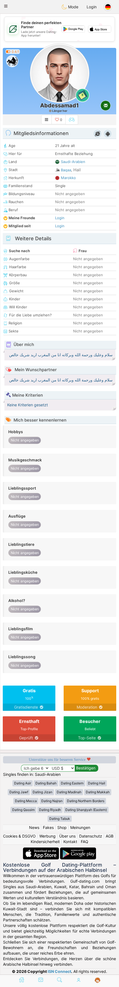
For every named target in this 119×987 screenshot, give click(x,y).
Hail (77, 169)
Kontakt (70, 841)
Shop (62, 827)
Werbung (47, 836)
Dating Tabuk (59, 819)
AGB (109, 836)
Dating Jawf (18, 792)
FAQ (84, 841)
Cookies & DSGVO (19, 836)
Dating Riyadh (50, 810)
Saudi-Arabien (73, 161)
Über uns (67, 836)
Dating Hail (96, 783)
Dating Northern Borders (85, 801)
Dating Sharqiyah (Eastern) (86, 810)
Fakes (48, 827)
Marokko (68, 177)
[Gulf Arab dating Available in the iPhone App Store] (41, 850)
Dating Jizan (42, 792)
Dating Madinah (69, 792)
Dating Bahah (45, 783)
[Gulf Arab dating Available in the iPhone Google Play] (78, 850)
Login (92, 6)
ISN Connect (59, 971)
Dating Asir (22, 783)
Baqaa (66, 170)
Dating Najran (52, 801)
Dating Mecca (26, 801)
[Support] (98, 980)
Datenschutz (90, 836)
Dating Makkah (98, 792)
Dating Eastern (72, 783)
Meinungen (80, 827)
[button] (6, 6)
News (34, 827)
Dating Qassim (23, 810)
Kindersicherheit (45, 841)
